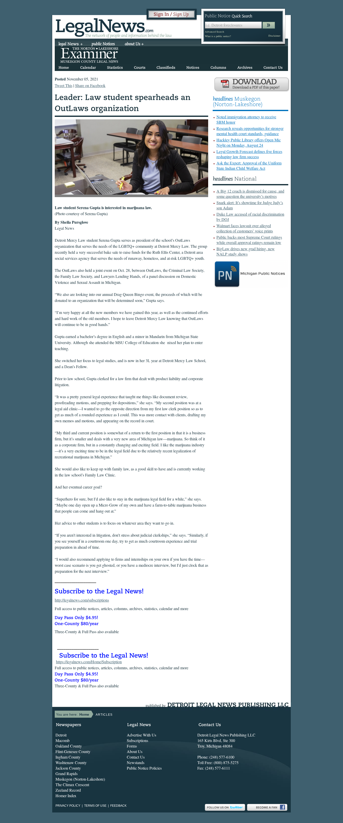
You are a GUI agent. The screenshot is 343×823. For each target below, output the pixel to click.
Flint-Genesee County (72, 751)
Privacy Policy (67, 805)
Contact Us (136, 757)
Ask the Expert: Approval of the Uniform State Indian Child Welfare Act (248, 165)
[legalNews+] (70, 44)
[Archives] (244, 66)
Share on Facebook (90, 85)
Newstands (135, 762)
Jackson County (68, 768)
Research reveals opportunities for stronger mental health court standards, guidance (249, 131)
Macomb (62, 740)
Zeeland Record (68, 790)
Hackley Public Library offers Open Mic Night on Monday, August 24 (248, 142)
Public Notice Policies (144, 768)
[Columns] (218, 66)
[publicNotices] (103, 44)
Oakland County (68, 746)
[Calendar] (88, 66)
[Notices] (192, 66)
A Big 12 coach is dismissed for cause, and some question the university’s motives (250, 193)
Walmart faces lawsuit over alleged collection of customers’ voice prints (244, 228)
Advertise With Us (141, 734)
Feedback (118, 805)
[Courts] (139, 66)
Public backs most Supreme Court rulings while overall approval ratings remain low (249, 239)
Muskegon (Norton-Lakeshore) (80, 779)
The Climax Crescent (72, 784)
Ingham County (67, 757)
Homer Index (65, 795)
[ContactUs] (272, 66)
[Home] (64, 66)
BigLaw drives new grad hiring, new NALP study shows (245, 251)
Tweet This (63, 85)
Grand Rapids (66, 773)
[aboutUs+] (134, 44)
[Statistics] (115, 66)
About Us (134, 751)
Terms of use (95, 805)
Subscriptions (137, 740)
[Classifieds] (165, 66)
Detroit (61, 734)
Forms (132, 746)
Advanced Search (214, 31)
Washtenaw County (71, 762)
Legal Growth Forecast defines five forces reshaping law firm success (249, 154)
